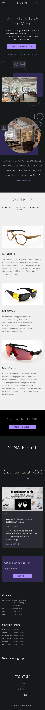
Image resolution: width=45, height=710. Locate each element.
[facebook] (19, 695)
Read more (10, 544)
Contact (21, 576)
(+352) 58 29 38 (17, 611)
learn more (21, 180)
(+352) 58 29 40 (17, 615)
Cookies (22, 689)
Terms (22, 684)
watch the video (21, 427)
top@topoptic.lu (17, 608)
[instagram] (25, 695)
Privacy (22, 686)
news (4, 514)
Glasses (6, 208)
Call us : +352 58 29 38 (21, 55)
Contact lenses (20, 209)
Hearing (34, 208)
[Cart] (37, 3)
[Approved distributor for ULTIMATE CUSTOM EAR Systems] (22, 499)
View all (21, 478)
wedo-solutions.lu (27, 705)
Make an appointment (21, 47)
